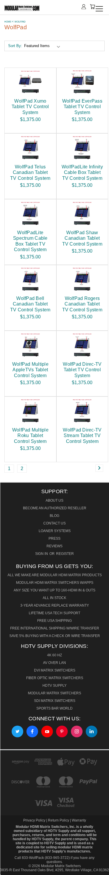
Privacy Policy (34, 820)
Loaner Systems (55, 531)
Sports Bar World (54, 708)
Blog (54, 516)
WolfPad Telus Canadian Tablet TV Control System (30, 172)
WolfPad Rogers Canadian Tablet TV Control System (82, 304)
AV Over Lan (54, 663)
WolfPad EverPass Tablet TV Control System (82, 107)
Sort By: (15, 46)
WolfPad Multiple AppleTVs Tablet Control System (30, 370)
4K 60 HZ (54, 655)
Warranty (79, 820)
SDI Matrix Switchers (54, 701)
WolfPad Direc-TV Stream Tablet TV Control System (82, 435)
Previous (8, 868)
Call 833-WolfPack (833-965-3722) (42, 858)
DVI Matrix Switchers (54, 670)
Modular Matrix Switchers (54, 693)
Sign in (42, 554)
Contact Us (54, 523)
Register (65, 554)
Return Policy (58, 820)
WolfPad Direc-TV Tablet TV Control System (82, 370)
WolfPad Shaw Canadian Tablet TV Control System (82, 238)
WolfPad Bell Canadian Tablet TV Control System (30, 304)
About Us (54, 500)
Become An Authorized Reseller (54, 508)
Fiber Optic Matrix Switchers (54, 678)
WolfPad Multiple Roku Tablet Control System (30, 435)
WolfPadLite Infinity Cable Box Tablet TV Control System (82, 172)
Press (54, 538)
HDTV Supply (54, 686)
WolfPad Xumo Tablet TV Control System (30, 107)
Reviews (54, 546)
